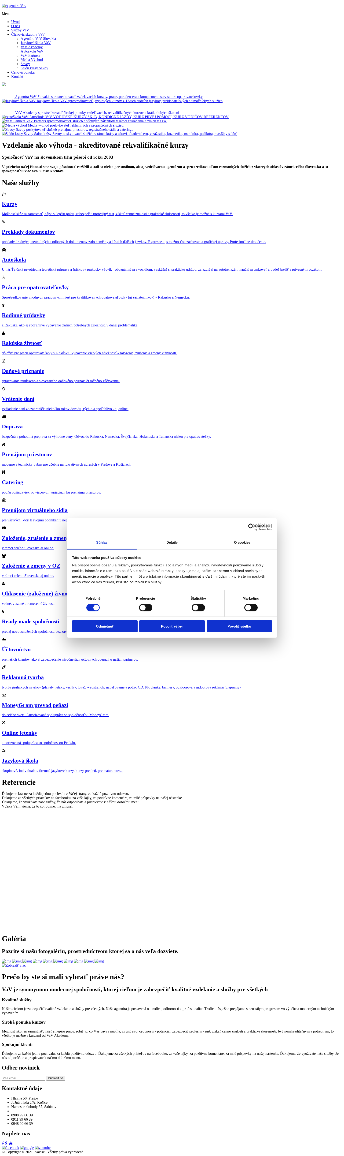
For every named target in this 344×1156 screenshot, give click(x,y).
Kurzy (9, 204)
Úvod (15, 22)
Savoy (25, 64)
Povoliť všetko (239, 626)
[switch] (145, 607)
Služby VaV (20, 30)
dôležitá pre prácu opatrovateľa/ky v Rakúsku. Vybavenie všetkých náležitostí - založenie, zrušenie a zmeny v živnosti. (89, 353)
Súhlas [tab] (102, 542)
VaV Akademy (32, 47)
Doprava (12, 426)
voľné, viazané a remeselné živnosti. (28, 604)
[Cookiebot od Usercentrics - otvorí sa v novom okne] (251, 527)
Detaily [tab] (172, 542)
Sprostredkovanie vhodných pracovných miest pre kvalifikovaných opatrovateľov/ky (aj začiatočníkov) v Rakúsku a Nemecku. (96, 297)
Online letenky (19, 733)
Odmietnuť (105, 626)
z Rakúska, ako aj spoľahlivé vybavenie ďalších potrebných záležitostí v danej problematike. (70, 325)
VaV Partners (30, 55)
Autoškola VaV (32, 51)
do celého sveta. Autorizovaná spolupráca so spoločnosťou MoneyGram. (55, 715)
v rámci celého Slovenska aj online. (28, 548)
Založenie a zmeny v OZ (31, 566)
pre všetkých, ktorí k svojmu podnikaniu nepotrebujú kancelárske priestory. (57, 520)
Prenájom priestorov (27, 454)
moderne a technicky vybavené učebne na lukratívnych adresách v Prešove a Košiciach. (67, 464)
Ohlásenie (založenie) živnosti (37, 594)
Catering (12, 482)
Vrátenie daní (18, 399)
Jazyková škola (20, 761)
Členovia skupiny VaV (28, 34)
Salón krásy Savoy (34, 68)
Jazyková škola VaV (36, 43)
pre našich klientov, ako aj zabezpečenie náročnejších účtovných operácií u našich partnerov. (70, 659)
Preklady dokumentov (28, 232)
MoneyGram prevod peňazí (35, 705)
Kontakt (17, 77)
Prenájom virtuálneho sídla (35, 510)
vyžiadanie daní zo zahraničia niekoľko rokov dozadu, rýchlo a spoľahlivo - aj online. (65, 409)
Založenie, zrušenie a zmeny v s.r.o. (44, 538)
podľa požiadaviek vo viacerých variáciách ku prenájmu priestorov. (51, 492)
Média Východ (32, 60)
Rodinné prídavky (23, 315)
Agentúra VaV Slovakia (38, 39)
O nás (15, 26)
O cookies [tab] (242, 542)
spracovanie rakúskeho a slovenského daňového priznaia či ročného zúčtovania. (61, 381)
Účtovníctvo (16, 649)
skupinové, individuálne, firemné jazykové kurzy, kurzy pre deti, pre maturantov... (62, 771)
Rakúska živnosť (22, 343)
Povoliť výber (172, 626)
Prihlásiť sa (55, 1078)
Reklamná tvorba (23, 677)
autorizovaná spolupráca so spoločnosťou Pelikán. (39, 743)
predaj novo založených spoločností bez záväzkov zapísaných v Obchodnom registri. (64, 631)
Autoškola (14, 260)
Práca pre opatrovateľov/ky (35, 287)
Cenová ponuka (23, 72)
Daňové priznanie (23, 371)
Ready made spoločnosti (30, 621)
